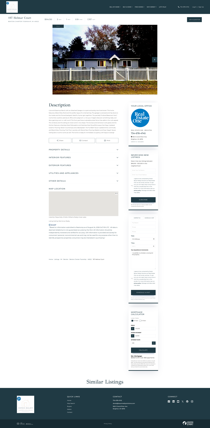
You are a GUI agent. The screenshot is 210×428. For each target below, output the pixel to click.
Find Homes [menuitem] (139, 7)
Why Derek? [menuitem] (151, 7)
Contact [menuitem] (69, 412)
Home (51, 259)
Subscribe (143, 200)
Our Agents (141, 141)
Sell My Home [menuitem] (114, 7)
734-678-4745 (184, 7)
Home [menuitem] (69, 400)
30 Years (135, 320)
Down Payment (136, 332)
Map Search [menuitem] (71, 403)
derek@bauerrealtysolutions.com (124, 403)
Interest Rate (135, 340)
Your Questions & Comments (139, 250)
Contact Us (134, 141)
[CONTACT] (194, 19)
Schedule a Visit (149, 218)
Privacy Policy (108, 423)
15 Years (143, 320)
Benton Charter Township (77, 259)
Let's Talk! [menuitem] (162, 7)
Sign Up (201, 7)
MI (61, 259)
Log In (194, 7)
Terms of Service (138, 299)
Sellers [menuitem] (69, 409)
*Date (132, 236)
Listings (56, 259)
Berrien (65, 259)
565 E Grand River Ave (120, 408)
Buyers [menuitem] (69, 406)
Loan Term (135, 318)
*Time (133, 243)
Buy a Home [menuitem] (127, 7)
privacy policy (137, 190)
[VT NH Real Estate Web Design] (188, 423)
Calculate (143, 350)
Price (133, 325)
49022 (90, 259)
